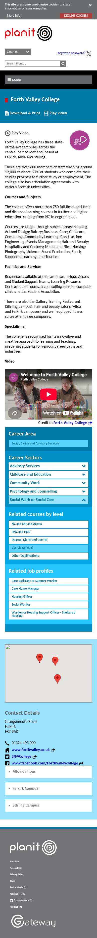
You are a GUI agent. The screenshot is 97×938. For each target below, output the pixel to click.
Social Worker (21, 604)
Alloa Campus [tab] (24, 772)
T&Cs (12, 881)
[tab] (48, 466)
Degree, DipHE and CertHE (29, 540)
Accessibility (16, 868)
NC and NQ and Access (27, 524)
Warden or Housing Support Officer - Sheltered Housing (43, 614)
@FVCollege (21, 757)
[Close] (90, 5)
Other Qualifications (25, 556)
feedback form (17, 894)
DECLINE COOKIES (76, 15)
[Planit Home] (28, 44)
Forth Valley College (70, 423)
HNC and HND (21, 532)
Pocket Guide (16, 887)
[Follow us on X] (89, 54)
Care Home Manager (26, 588)
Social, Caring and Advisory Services (35, 443)
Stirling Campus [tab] (26, 806)
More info (13, 15)
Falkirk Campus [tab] (25, 789)
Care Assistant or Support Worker (34, 581)
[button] (55, 661)
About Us (14, 862)
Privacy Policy (17, 875)
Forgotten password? (71, 53)
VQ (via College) (22, 548)
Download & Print (24, 115)
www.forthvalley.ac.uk (31, 750)
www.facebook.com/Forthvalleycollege (45, 763)
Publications (16, 907)
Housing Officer (22, 596)
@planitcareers (21, 900)
